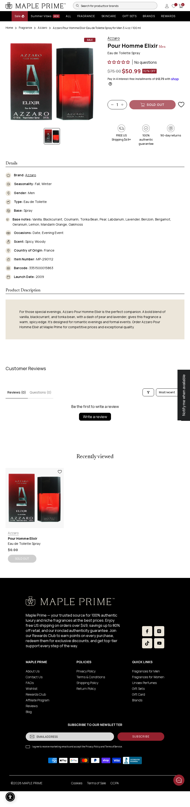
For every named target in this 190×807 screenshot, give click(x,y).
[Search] (77, 5)
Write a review (95, 416)
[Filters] (148, 392)
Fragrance (25, 28)
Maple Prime (32, 783)
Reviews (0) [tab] (16, 392)
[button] (119, 62)
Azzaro (42, 28)
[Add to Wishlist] (181, 104)
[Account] (167, 6)
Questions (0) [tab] (40, 392)
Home (9, 28)
